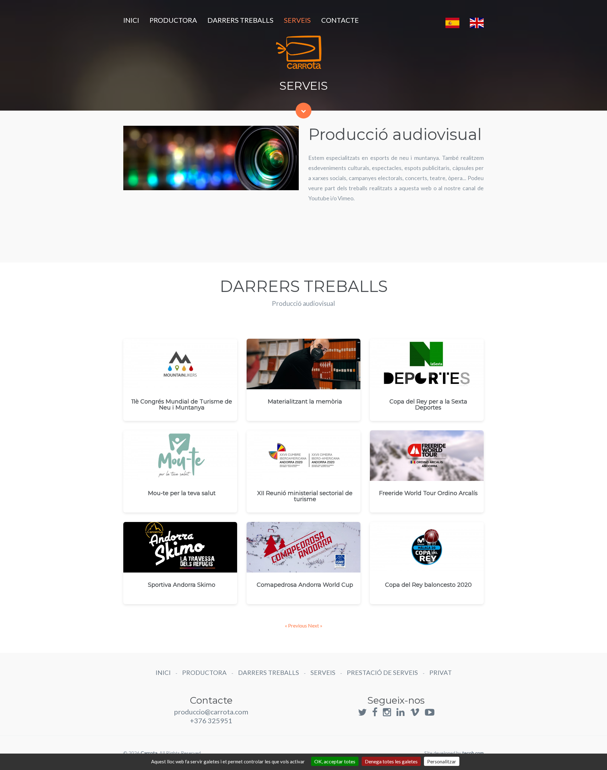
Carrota (149, 753)
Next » (315, 625)
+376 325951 (211, 720)
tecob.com (473, 753)
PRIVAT (440, 672)
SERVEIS (297, 20)
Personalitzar (441, 761)
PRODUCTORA (173, 20)
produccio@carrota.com (211, 711)
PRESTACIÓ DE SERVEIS (382, 672)
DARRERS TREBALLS (240, 20)
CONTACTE (340, 20)
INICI (131, 20)
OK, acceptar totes (334, 761)
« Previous (296, 625)
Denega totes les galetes (391, 761)
